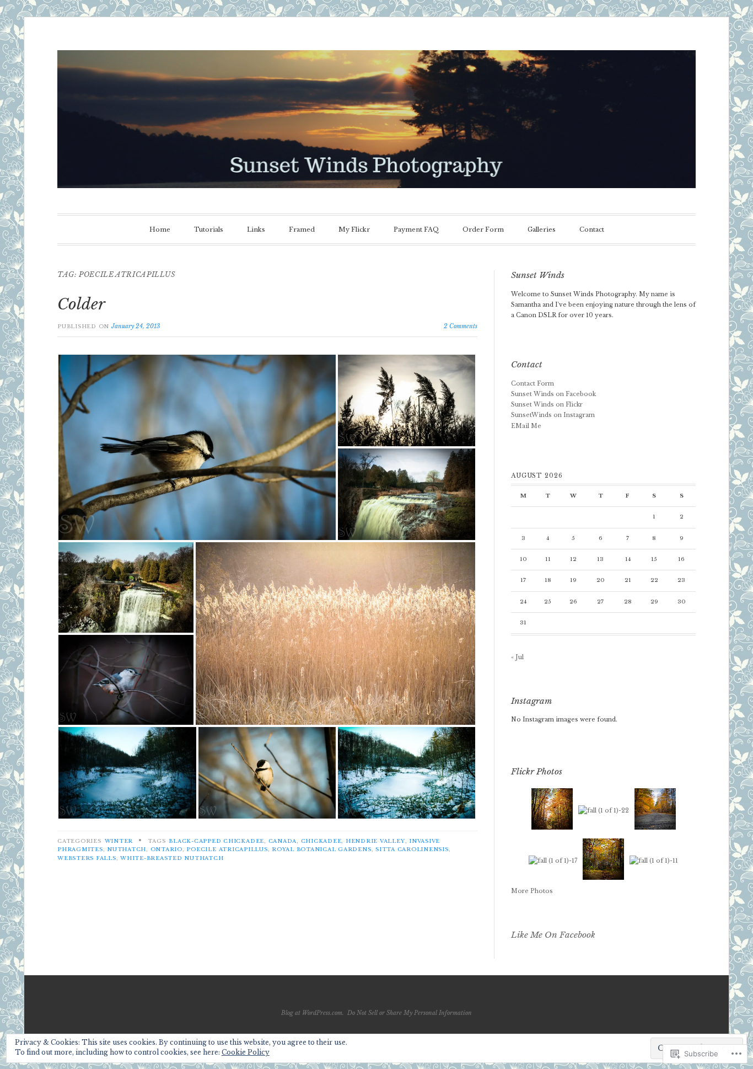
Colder (81, 304)
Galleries (542, 229)
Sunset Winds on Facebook (553, 394)
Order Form (483, 229)
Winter (119, 841)
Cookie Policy (246, 1052)
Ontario (166, 849)
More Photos (532, 891)
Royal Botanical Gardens (321, 849)
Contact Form (532, 383)
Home (159, 229)
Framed (302, 229)
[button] (197, 447)
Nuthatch (126, 849)
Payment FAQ (416, 229)
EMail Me (526, 426)
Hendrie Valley (375, 841)
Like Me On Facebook (553, 934)
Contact (591, 229)
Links (256, 229)
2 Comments (460, 326)
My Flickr (354, 229)
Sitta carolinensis (412, 849)
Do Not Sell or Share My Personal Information (409, 1013)
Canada (282, 841)
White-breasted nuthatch (171, 858)
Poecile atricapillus (226, 849)
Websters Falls (86, 858)
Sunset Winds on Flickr (547, 404)
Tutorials (208, 229)
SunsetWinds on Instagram (553, 415)
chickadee (321, 841)
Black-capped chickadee (216, 841)
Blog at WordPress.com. (312, 1013)
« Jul (517, 657)
